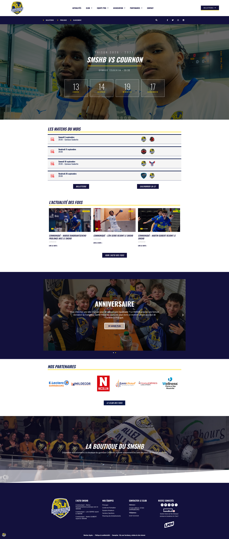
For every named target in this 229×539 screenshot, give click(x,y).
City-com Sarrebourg (125, 535)
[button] (156, 20)
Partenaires (135, 8)
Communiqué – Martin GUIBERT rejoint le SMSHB (157, 237)
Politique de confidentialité (102, 535)
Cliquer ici (114, 324)
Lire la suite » (53, 246)
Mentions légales (88, 535)
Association (118, 8)
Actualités (76, 8)
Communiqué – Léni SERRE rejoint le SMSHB (113, 235)
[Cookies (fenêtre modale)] (4, 535)
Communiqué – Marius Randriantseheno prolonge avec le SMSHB (67, 237)
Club (88, 8)
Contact (150, 8)
